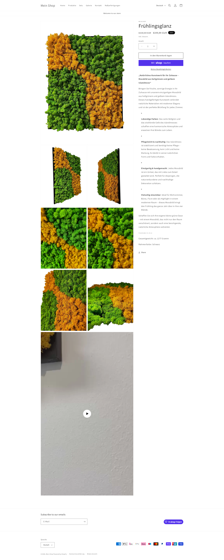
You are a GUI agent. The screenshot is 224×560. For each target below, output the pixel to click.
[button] (169, 5)
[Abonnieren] (84, 522)
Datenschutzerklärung (77, 554)
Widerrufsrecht (92, 554)
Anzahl (141, 41)
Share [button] (143, 252)
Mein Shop (49, 554)
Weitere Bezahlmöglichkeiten (161, 69)
